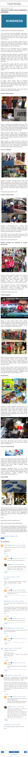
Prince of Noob (7, 628)
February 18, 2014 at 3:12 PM (17, 706)
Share (2, 538)
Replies (7, 556)
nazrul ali (6, 648)
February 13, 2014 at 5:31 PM (15, 648)
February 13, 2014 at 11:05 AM (13, 576)
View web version (14, 754)
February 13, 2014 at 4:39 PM (17, 628)
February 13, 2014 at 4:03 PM (18, 618)
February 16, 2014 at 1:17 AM (18, 662)
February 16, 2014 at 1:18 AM (18, 638)
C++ (5, 576)
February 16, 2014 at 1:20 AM (18, 696)
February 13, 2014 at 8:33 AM (18, 545)
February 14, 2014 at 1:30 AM (17, 564)
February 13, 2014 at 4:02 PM (18, 590)
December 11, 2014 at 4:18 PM (13, 724)
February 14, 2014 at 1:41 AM (14, 675)
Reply (5, 553)
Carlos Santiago (7, 545)
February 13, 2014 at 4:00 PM (18, 558)
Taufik (8, 558)
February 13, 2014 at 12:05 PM (16, 601)
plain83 (9, 564)
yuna (5, 724)
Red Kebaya (7, 601)
